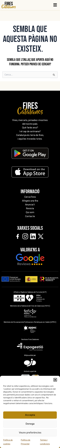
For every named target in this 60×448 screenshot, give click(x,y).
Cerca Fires (30, 197)
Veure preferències (30, 432)
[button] (55, 379)
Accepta (30, 414)
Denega (30, 423)
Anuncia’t (30, 204)
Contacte (30, 216)
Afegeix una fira (30, 200)
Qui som (30, 212)
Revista (30, 208)
